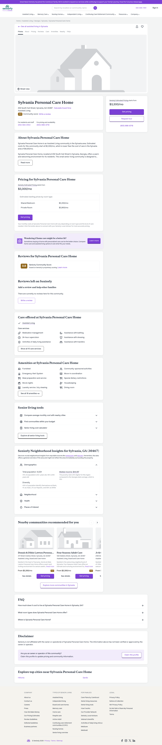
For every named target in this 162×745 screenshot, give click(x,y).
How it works (85, 708)
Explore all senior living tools (32, 436)
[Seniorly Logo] (8, 8)
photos (20, 31)
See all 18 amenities (29, 393)
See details (26, 576)
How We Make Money (32, 712)
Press (26, 708)
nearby (62, 31)
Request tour (126, 119)
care (47, 31)
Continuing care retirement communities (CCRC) (62, 724)
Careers (27, 705)
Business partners (30, 726)
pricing (33, 31)
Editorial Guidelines (31, 723)
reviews (41, 31)
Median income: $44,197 (69, 472)
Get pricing (25, 217)
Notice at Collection (116, 701)
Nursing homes (58, 729)
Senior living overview (60, 732)
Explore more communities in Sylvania (59, 585)
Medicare (84, 726)
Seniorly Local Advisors (89, 716)
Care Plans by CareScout (90, 697)
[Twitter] (130, 740)
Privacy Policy (114, 697)
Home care (57, 712)
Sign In (155, 8)
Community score (30, 114)
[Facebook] (122, 740)
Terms (111, 714)
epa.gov (80, 456)
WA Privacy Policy (115, 705)
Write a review (26, 300)
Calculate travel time (62, 108)
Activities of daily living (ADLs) (91, 723)
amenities (54, 31)
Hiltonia (21, 678)
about (27, 31)
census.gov (70, 456)
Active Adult (57, 719)
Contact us (28, 701)
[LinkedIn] (134, 740)
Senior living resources (89, 701)
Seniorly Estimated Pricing (27, 185)
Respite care (57, 716)
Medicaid (84, 730)
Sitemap (60, 741)
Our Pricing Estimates (32, 716)
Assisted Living (28, 323)
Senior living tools (87, 705)
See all (34, 26)
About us (27, 697)
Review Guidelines (30, 719)
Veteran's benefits (87, 719)
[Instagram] (126, 740)
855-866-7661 (141, 8)
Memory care (57, 708)
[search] (95, 8)
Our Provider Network (89, 712)
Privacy (47, 741)
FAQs (69, 31)
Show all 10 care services (31, 349)
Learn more (94, 241)
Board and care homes (61, 705)
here (140, 2)
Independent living (59, 701)
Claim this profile (132, 655)
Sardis (85, 678)
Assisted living (58, 697)
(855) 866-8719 (43, 125)
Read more (25, 163)
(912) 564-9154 (24, 125)
